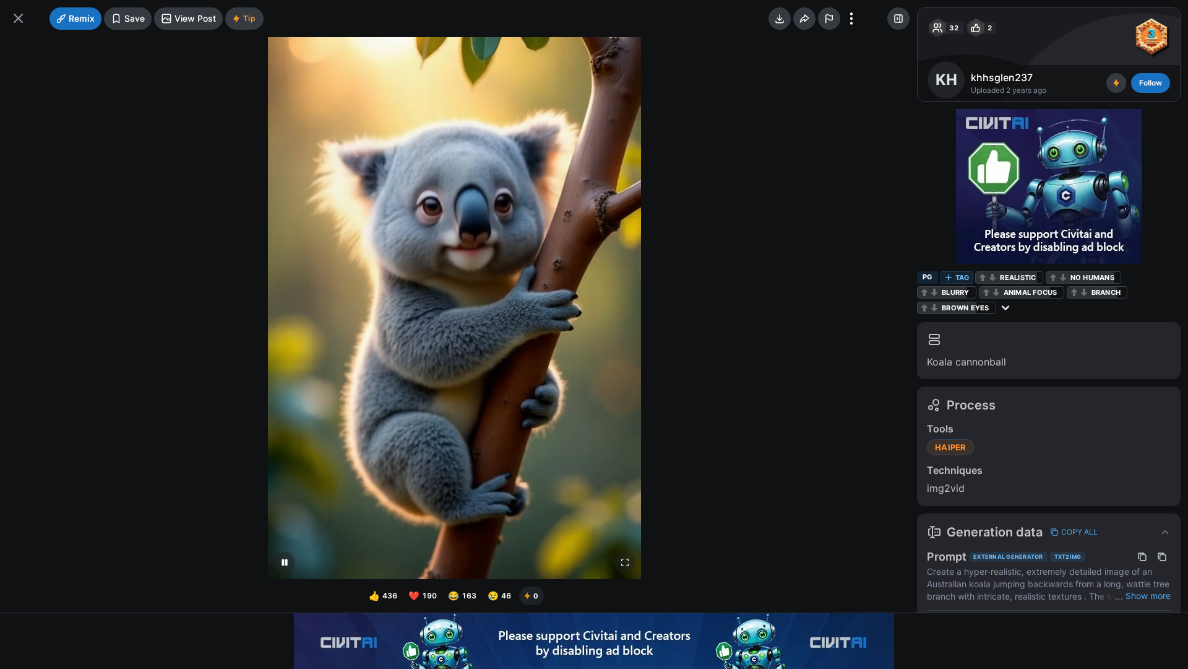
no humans (1092, 277)
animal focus (1030, 292)
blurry (956, 292)
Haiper (950, 447)
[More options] (851, 18)
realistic (1018, 277)
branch (1106, 292)
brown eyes (965, 308)
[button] (1049, 532)
